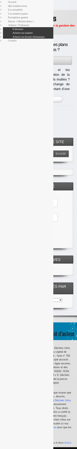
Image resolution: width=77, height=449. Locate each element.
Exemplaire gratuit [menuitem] (18, 17)
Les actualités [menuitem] (15, 9)
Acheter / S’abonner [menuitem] (18, 25)
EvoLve (68, 442)
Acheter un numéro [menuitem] (22, 32)
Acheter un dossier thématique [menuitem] (28, 36)
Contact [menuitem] (12, 40)
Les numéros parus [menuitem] (18, 13)
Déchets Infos (63, 400)
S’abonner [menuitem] (17, 29)
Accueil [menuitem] (12, 1)
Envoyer (60, 153)
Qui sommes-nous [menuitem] (17, 5)
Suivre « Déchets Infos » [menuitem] (21, 21)
